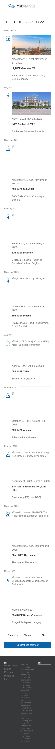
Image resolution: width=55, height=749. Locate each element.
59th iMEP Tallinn (21, 371)
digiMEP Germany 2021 (24, 68)
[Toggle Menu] (48, 6)
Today (27, 635)
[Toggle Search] (41, 5)
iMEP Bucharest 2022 (23, 124)
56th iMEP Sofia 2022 (23, 189)
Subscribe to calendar (27, 645)
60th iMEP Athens (21, 430)
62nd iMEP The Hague (24, 555)
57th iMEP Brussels (22, 252)
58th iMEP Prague (21, 315)
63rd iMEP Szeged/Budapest (27, 615)
